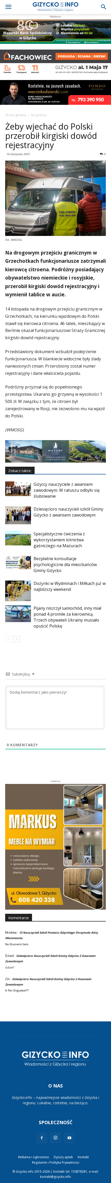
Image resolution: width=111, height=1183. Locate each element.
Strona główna (15, 115)
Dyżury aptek (63, 1157)
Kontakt (83, 1157)
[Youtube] (69, 1138)
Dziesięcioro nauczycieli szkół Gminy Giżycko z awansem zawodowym (68, 512)
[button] (8, 7)
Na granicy (38, 115)
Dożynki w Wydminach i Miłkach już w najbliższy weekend (70, 586)
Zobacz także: (19, 470)
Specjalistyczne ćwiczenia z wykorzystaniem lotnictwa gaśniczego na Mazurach (59, 540)
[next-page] (16, 639)
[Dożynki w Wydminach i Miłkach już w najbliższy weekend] (18, 591)
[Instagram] (55, 1138)
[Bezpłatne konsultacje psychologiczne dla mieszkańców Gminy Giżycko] (18, 562)
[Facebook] (41, 1138)
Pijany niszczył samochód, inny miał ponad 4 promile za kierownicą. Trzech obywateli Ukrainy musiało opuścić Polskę (67, 617)
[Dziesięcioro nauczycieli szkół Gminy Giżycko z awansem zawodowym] (18, 515)
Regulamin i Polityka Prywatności (55, 1162)
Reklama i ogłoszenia (33, 1157)
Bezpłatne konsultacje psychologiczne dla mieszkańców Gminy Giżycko (65, 564)
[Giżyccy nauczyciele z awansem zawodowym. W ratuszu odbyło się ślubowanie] (18, 488)
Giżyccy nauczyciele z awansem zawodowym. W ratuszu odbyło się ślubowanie (67, 490)
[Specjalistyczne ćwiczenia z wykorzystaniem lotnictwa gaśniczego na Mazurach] (18, 538)
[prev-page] (8, 639)
